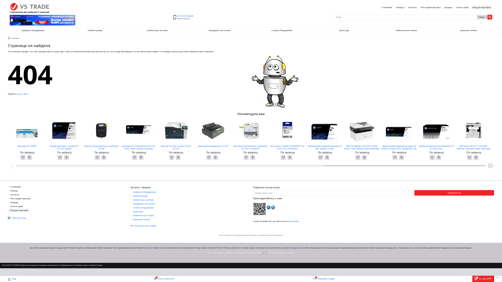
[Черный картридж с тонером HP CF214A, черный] (64, 131)
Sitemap (221, 253)
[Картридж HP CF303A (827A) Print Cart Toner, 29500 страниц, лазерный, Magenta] (138, 131)
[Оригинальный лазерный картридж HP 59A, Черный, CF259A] (325, 131)
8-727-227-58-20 (185, 16)
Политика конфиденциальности (281, 253)
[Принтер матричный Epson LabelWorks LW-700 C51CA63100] (250, 131)
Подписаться (454, 192)
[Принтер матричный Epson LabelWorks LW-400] (101, 131)
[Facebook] (268, 207)
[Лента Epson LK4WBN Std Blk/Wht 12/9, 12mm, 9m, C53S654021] (287, 131)
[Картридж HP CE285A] (27, 131)
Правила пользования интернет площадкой (243, 253)
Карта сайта (212, 253)
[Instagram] (273, 207)
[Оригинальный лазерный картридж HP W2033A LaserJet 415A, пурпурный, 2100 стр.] (399, 131)
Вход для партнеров (481, 7)
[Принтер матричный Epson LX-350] (213, 131)
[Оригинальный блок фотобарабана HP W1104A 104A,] (436, 131)
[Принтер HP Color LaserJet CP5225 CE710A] (176, 131)
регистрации (292, 221)
